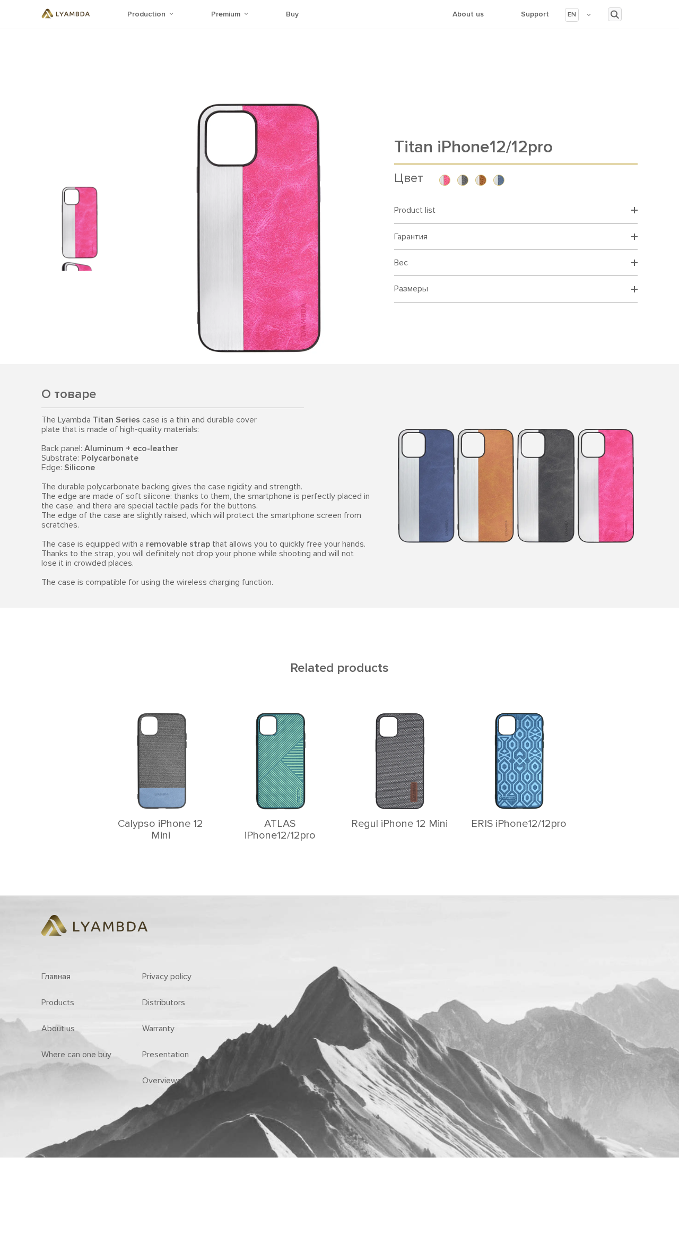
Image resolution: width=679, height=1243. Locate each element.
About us (468, 14)
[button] (578, 15)
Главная (56, 976)
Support (535, 14)
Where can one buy (76, 1054)
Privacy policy (166, 976)
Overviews (161, 1080)
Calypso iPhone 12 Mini (160, 829)
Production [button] (146, 14)
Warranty (158, 1028)
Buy (292, 14)
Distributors (163, 1002)
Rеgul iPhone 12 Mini (399, 823)
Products (57, 1002)
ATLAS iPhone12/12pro (280, 829)
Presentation (165, 1054)
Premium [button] (225, 14)
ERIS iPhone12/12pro (519, 823)
